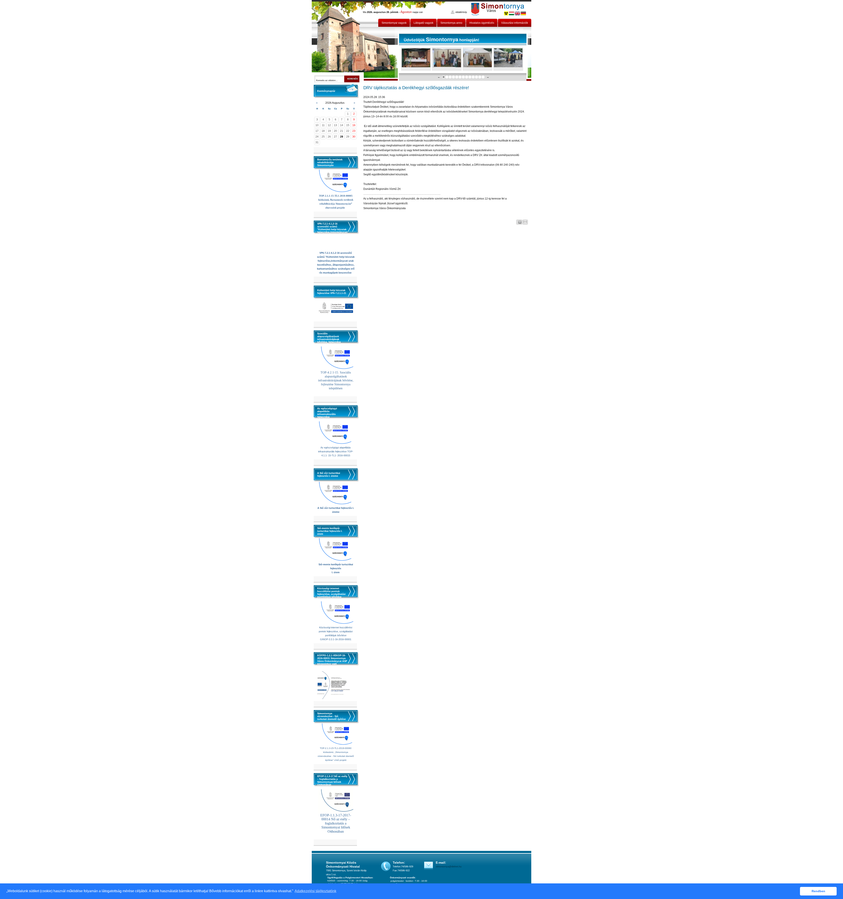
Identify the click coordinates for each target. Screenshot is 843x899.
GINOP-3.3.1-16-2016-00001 (335, 639)
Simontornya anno (451, 22)
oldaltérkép (461, 12)
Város (491, 11)
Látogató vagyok (423, 22)
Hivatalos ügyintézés (481, 22)
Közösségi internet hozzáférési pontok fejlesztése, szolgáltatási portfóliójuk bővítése (336, 631)
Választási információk (514, 22)
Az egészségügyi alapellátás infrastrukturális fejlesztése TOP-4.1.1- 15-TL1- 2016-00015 (335, 451)
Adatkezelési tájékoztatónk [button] (315, 891)
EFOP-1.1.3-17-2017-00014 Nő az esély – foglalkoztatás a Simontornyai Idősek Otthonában (335, 823)
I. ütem (336, 572)
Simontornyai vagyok (394, 22)
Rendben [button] (818, 891)
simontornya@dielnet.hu (448, 866)
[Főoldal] (355, 40)
